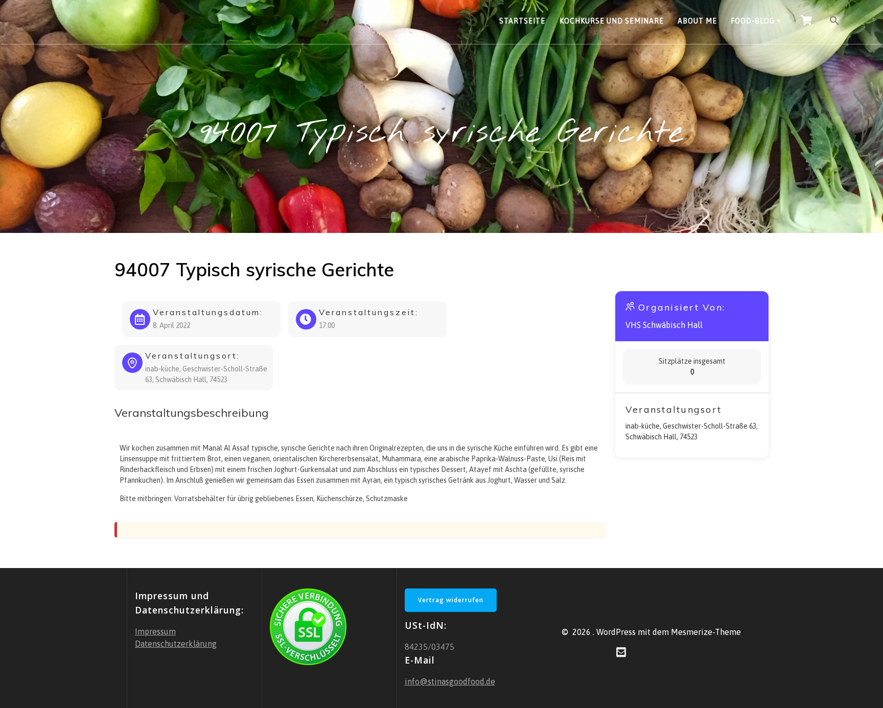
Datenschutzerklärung (176, 643)
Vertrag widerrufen (450, 600)
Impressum (155, 631)
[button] (834, 22)
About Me (697, 21)
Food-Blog (753, 21)
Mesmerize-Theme (706, 631)
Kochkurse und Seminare (612, 21)
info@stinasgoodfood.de (450, 681)
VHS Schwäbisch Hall (664, 324)
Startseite (522, 21)
